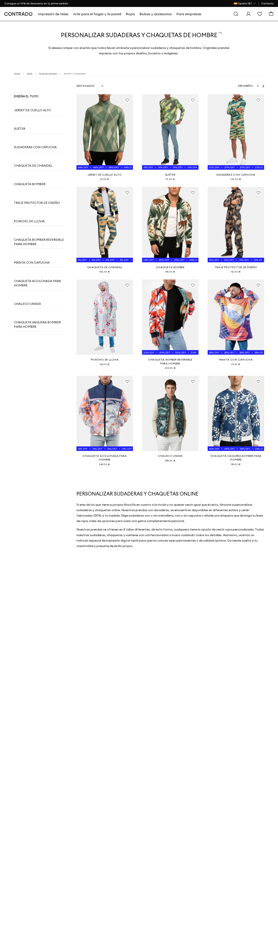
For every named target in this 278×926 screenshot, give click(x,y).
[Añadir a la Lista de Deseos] (127, 100)
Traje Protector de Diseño (37, 203)
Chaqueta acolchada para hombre (37, 283)
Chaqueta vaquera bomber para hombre (37, 324)
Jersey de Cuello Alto (32, 110)
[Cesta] (271, 14)
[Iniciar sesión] (248, 14)
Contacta (267, 3)
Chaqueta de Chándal (33, 166)
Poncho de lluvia (29, 221)
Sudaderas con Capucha (35, 147)
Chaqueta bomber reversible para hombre (39, 242)
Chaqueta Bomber (29, 184)
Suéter (19, 129)
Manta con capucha (32, 262)
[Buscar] (236, 14)
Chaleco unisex (27, 304)
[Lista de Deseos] (259, 14)
